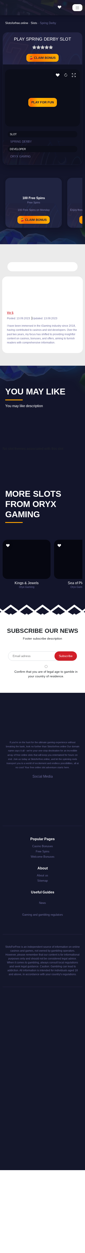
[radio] (34, 48)
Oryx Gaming (20, 156)
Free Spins (42, 851)
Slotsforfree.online (16, 23)
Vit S (10, 312)
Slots (34, 23)
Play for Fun (42, 102)
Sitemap (42, 880)
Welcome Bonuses (42, 856)
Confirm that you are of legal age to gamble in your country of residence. (46, 674)
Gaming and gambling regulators (42, 914)
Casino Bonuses (42, 846)
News (42, 903)
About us (42, 875)
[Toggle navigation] (77, 7)
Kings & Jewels (27, 583)
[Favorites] (60, 7)
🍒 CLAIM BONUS (42, 58)
